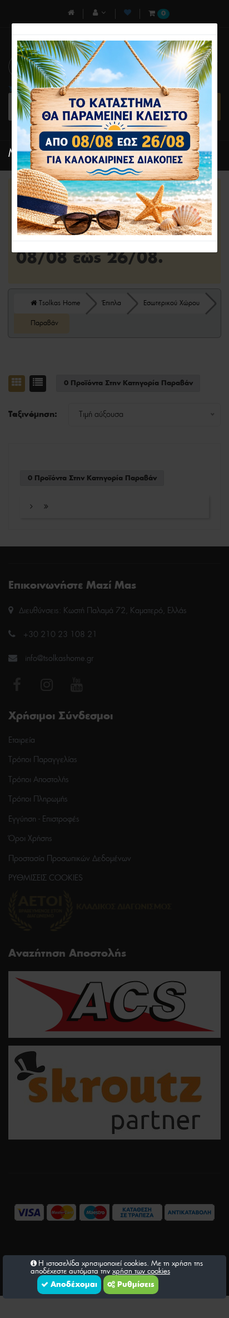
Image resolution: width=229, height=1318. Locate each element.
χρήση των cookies (141, 1271)
